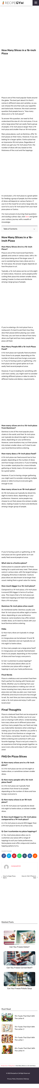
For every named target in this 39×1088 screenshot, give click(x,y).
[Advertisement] (19, 27)
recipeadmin (16, 866)
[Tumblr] (24, 856)
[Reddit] (35, 856)
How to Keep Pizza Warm (9, 877)
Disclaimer (20, 1079)
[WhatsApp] (19, 856)
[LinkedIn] (30, 856)
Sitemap (26, 1079)
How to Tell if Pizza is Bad (29, 877)
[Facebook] (4, 856)
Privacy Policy (11, 1079)
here (27, 217)
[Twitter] (9, 856)
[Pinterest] (14, 856)
